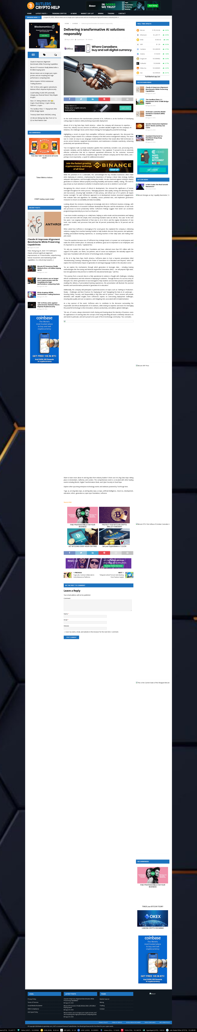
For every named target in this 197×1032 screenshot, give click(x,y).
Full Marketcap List (152, 76)
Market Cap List (87, 13)
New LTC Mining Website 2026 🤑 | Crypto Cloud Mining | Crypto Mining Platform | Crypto (42, 103)
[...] (52, 260)
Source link (68, 502)
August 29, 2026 (34, 247)
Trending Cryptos (59, 13)
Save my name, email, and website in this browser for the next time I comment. (92, 632)
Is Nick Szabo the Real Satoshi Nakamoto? (157, 185)
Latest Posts (41, 13)
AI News (74, 13)
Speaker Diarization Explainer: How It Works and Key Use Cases (157, 125)
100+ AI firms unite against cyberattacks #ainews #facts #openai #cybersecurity (48, 305)
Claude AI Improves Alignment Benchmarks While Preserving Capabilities (44, 242)
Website (66, 626)
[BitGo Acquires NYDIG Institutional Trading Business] (32, 295)
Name (66, 614)
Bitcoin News (142, 180)
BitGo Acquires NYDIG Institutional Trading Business (48, 293)
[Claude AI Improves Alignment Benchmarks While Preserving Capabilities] (44, 224)
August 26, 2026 (151, 130)
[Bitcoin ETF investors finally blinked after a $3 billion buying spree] (32, 268)
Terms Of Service (33, 1002)
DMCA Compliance (33, 1009)
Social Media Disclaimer (35, 1005)
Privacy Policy (32, 999)
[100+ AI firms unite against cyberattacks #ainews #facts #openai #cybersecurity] (32, 305)
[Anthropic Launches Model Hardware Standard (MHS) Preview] (140, 114)
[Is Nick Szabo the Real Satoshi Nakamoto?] (140, 187)
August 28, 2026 (151, 105)
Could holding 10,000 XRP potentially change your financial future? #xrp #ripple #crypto (44, 95)
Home (29, 13)
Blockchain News (144, 82)
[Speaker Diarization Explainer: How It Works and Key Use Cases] (140, 126)
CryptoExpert (80, 39)
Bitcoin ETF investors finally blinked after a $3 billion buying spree (49, 268)
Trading (111, 13)
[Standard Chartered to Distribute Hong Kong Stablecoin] (140, 138)
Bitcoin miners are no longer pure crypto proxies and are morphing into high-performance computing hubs (43, 75)
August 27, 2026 (151, 118)
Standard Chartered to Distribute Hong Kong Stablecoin (154, 138)
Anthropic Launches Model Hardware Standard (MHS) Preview (155, 113)
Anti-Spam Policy (33, 1012)
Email (66, 620)
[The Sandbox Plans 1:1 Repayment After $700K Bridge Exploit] (140, 102)
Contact (122, 13)
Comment (67, 598)
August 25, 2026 (151, 142)
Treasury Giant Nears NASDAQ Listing (43, 115)
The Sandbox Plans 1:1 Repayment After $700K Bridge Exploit (157, 101)
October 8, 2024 (151, 189)
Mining (100, 13)
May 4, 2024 (70, 39)
